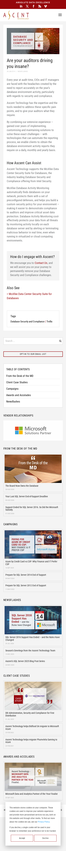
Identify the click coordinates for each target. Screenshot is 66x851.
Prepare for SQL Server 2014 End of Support (25, 574)
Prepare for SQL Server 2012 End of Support (25, 585)
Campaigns (12, 388)
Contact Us (41, 263)
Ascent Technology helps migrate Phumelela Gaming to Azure (31, 740)
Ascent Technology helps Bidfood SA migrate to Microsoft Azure (32, 727)
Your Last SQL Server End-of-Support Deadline (26, 496)
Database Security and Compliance (27, 321)
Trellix (49, 321)
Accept (22, 838)
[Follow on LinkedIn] (21, 6)
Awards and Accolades (18, 395)
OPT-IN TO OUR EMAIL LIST (33, 354)
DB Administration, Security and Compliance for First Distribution (29, 714)
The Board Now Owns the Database (21, 485)
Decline (45, 838)
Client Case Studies (17, 382)
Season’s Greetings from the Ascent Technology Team (30, 650)
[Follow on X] (27, 6)
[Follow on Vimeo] (45, 6)
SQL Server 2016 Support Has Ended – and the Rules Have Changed (32, 638)
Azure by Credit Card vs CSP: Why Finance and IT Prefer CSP (31, 562)
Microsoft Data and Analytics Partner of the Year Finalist (31, 793)
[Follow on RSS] (39, 6)
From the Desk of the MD (19, 376)
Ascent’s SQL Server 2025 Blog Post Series (25, 661)
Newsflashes (13, 401)
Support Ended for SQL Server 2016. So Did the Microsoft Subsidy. (31, 508)
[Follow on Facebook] (33, 6)
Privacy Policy (43, 822)
